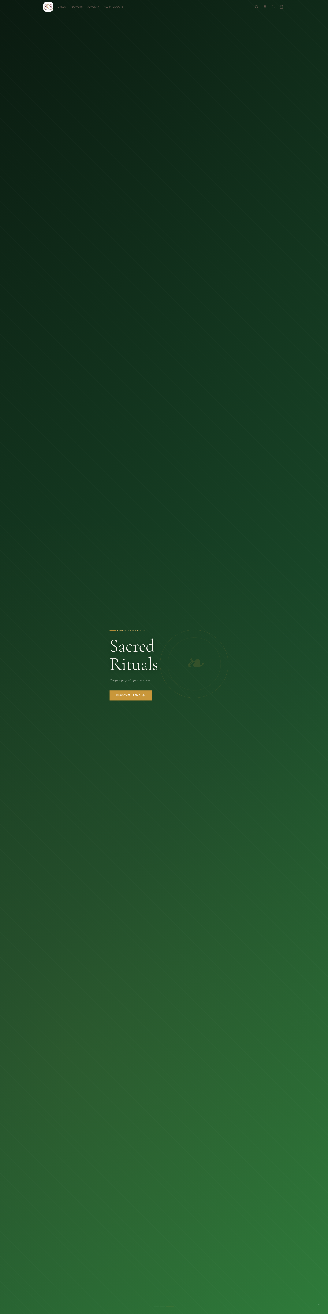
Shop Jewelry (125, 695)
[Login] (265, 6)
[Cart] (281, 6)
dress (62, 6)
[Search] (256, 6)
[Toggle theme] (273, 7)
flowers (77, 6)
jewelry (93, 6)
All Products (114, 6)
